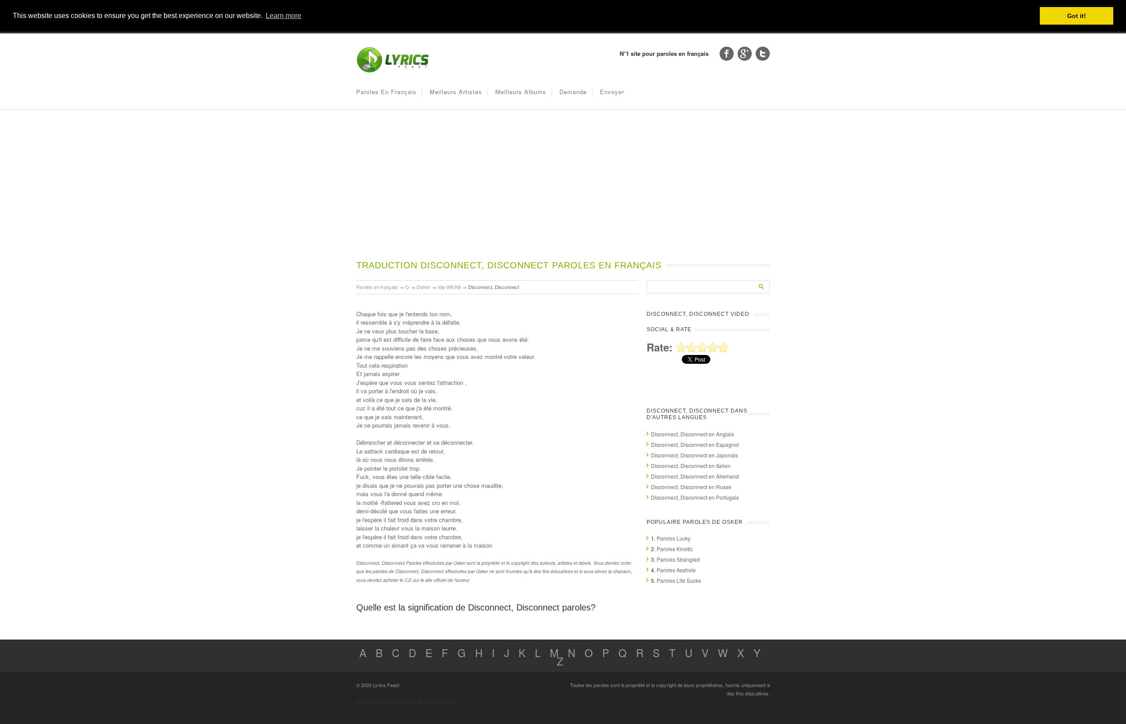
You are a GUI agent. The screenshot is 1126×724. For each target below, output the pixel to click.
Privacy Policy (371, 702)
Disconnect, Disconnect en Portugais (695, 497)
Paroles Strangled (678, 559)
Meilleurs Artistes (456, 92)
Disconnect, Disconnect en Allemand (695, 476)
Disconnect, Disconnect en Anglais (692, 434)
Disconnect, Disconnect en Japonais (694, 455)
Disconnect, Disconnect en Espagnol (695, 444)
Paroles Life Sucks (679, 580)
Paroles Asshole (676, 570)
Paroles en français (386, 92)
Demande (573, 92)
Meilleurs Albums (520, 92)
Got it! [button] (1076, 15)
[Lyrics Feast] (392, 70)
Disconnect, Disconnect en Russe (691, 486)
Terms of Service (441, 702)
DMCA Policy (405, 702)
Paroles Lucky (674, 538)
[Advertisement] (563, 193)
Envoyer (612, 92)
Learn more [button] (283, 15)
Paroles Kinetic (675, 548)
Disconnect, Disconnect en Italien (691, 465)
